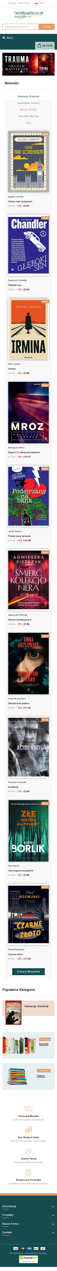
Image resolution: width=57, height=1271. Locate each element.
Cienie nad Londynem (20, 201)
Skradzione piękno (18, 703)
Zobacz (41, 1076)
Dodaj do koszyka (3, 139)
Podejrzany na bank (19, 536)
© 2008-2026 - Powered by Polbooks (28, 1253)
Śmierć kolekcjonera (19, 619)
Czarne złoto (15, 954)
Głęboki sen (15, 285)
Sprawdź (43, 1044)
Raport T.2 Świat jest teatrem (24, 452)
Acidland (13, 787)
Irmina (12, 369)
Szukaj (46, 27)
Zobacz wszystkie (28, 971)
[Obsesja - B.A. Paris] (28, 64)
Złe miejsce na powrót (20, 870)
